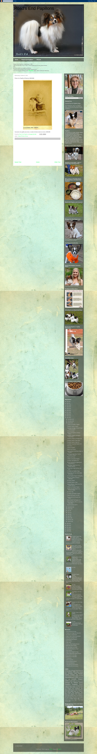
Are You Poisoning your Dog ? (72, 648)
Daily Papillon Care (77, 675)
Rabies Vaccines (69, 659)
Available (70, 673)
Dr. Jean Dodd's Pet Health (71, 647)
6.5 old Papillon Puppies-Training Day (75, 475)
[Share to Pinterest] (45, 134)
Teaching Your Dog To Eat (71, 637)
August (69, 508)
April (69, 516)
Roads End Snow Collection (72, 696)
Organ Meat (68, 642)
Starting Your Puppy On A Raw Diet (73, 633)
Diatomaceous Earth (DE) (71, 656)
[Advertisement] (37, 150)
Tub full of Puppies (71, 447)
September (70, 507)
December (70, 419)
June (69, 512)
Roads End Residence (78, 695)
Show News (73, 698)
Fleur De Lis (69, 445)
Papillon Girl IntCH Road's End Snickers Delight (73, 489)
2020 (68, 406)
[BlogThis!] (41, 134)
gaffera (50, 749)
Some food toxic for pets (71, 631)
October (69, 422)
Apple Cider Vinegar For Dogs (72, 651)
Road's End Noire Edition (72, 504)
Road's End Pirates (71, 456)
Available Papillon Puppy (72, 482)
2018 (68, 410)
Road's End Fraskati (71, 449)
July (69, 510)
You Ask (66, 701)
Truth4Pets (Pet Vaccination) (72, 666)
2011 (68, 527)
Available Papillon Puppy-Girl (73, 442)
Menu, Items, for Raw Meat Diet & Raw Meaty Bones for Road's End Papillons (77, 547)
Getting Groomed (70, 430)
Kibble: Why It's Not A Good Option (73, 636)
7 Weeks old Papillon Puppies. (73, 424)
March (69, 517)
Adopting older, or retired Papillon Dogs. (77, 557)
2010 (68, 529)
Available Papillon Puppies (72, 426)
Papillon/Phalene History (23, 136)
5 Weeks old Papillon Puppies (73, 458)
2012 (68, 525)
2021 (68, 405)
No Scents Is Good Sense (71, 634)
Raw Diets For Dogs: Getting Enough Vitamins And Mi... (75, 428)
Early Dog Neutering (70, 662)
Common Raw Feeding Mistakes (73, 644)
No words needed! (71, 480)
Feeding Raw (69, 658)
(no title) (73, 567)
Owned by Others (71, 682)
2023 (68, 401)
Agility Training (79, 672)
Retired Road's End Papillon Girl (73, 500)
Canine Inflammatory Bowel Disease (73, 653)
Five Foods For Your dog (71, 655)
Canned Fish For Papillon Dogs (73, 103)
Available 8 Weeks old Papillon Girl (74, 438)
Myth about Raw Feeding (71, 645)
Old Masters (78, 681)
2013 (68, 523)
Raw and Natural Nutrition (71, 661)
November (70, 421)
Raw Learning (69, 650)
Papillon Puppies (71, 684)
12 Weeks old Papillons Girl (73, 460)
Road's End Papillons (34, 8)
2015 (68, 415)
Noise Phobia (69, 640)
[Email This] (40, 134)
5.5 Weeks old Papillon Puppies (73, 493)
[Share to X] (42, 134)
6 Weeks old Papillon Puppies (73, 487)
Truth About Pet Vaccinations (72, 664)
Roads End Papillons (78, 691)
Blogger (59, 749)
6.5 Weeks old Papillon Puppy (73, 471)
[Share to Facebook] (44, 134)
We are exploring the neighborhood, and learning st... (74, 463)
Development (69, 677)
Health (70, 681)
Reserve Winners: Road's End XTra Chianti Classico (74, 485)
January (69, 521)
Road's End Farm (79, 687)
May (69, 514)
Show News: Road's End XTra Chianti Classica (73, 466)
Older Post (57, 162)
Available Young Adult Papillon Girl (74, 443)
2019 (68, 408)
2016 (68, 414)
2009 (68, 530)
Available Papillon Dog (76, 536)
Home (16, 59)
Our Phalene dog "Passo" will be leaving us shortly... (74, 455)
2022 (68, 403)
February (70, 519)
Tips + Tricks (78, 700)
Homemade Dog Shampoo (71, 639)
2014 (68, 417)
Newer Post (18, 162)
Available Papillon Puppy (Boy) (73, 440)
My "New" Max (70, 491)
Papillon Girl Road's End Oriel (73, 495)
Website (39, 59)
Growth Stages (77, 679)
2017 (68, 412)
